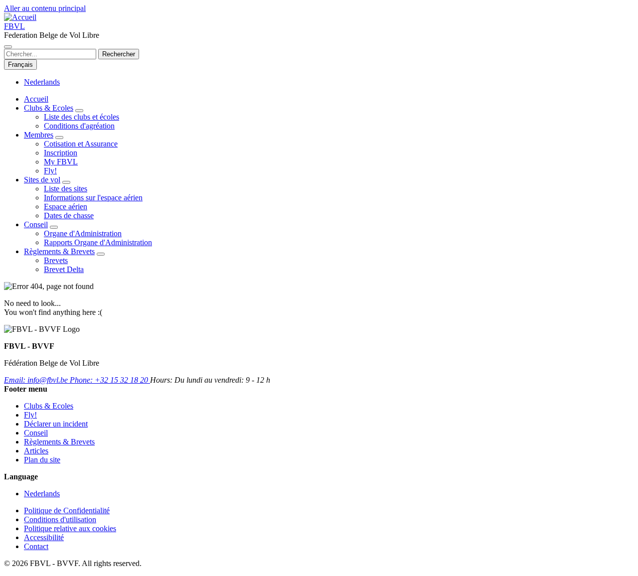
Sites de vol (42, 179)
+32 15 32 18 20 (110, 380)
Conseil (36, 224)
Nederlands (42, 82)
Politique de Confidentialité (67, 510)
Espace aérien (65, 206)
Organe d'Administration (83, 233)
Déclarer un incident (56, 424)
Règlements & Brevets (59, 251)
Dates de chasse (69, 215)
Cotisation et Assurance (81, 144)
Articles (36, 450)
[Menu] (8, 46)
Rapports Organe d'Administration (98, 242)
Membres (38, 135)
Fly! (50, 170)
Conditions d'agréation (79, 126)
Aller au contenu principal (45, 8)
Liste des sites (65, 188)
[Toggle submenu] (79, 110)
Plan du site (42, 459)
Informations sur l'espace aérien (93, 197)
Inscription (60, 152)
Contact (36, 546)
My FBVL (61, 161)
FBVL (14, 26)
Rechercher (118, 54)
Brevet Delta (64, 269)
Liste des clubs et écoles (81, 117)
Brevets (56, 260)
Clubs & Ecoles (48, 108)
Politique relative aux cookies (70, 528)
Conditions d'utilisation (60, 519)
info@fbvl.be (37, 380)
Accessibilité (44, 537)
